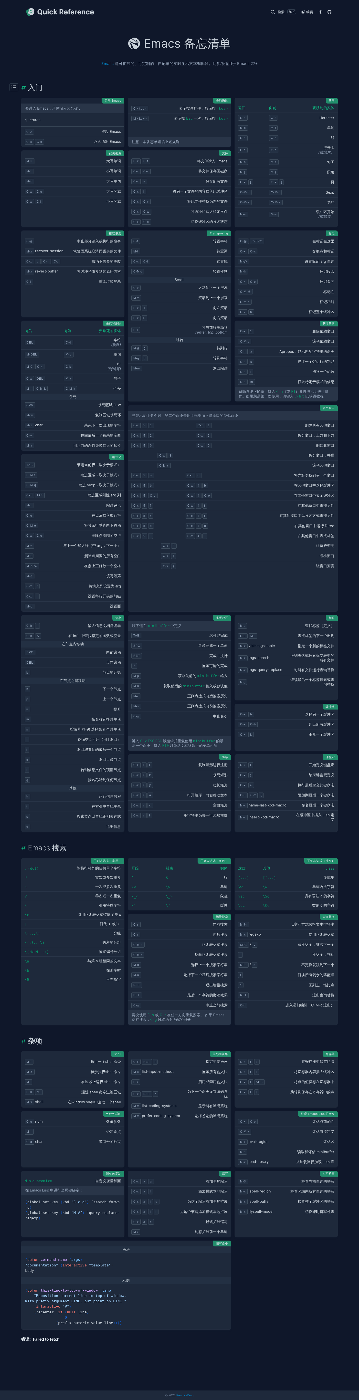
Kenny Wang (184, 1395)
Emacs (107, 63)
